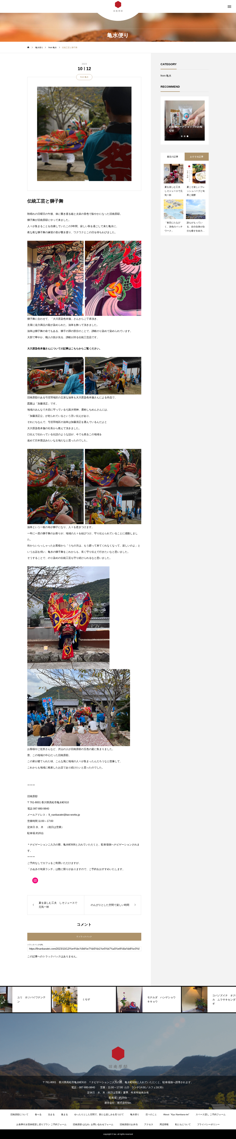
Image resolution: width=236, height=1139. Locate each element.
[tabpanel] (185, 120)
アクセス (148, 1124)
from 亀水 (84, 77)
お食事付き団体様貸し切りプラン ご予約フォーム (41, 1124)
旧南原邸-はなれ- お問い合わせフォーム (93, 1124)
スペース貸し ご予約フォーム (211, 1114)
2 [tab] (185, 136)
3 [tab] (188, 136)
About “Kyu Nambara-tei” (176, 1114)
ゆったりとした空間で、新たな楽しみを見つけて (99, 1114)
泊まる (51, 1114)
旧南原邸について (19, 1114)
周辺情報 (164, 1124)
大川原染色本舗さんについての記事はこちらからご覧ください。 (64, 348)
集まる (64, 1114)
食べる (38, 1114)
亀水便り (134, 1114)
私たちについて (183, 1124)
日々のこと (151, 1114)
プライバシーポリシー (208, 1124)
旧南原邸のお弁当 (129, 1124)
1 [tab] (182, 136)
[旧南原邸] (118, 1057)
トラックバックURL (35, 945)
